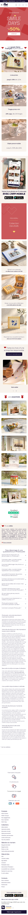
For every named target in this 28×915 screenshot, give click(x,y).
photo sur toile (14, 655)
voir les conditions (6, 747)
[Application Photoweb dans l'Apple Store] (9, 896)
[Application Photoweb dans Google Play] (18, 896)
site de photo (10, 622)
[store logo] (5, 4)
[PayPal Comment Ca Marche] (13, 804)
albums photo (11, 637)
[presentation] (16, 391)
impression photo (13, 619)
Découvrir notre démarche (14, 354)
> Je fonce (23, 1)
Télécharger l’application (14, 912)
